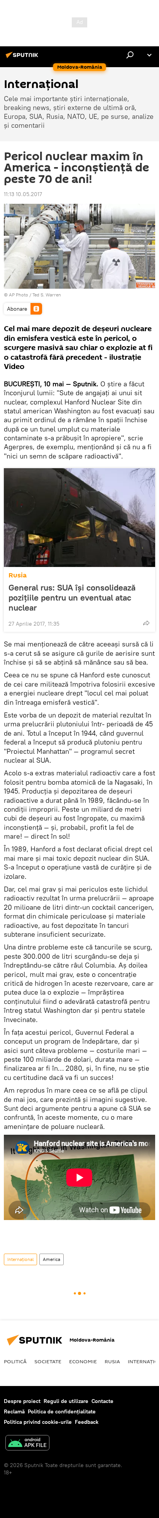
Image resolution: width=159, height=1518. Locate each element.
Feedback (86, 1421)
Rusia (17, 575)
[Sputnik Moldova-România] (23, 57)
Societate (47, 1361)
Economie (83, 1361)
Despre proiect (22, 1401)
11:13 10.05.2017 (23, 194)
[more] (146, 623)
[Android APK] (27, 1443)
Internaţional (20, 1259)
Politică (15, 1361)
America (51, 1259)
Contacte (102, 1401)
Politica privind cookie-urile (38, 1421)
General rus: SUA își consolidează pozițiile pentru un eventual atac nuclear (71, 597)
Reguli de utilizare (66, 1401)
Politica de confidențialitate (62, 1411)
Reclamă (14, 1411)
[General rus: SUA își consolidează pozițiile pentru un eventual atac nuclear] (79, 517)
